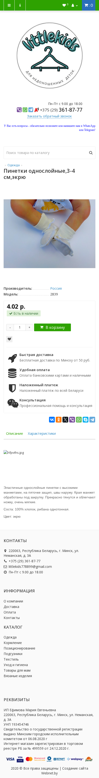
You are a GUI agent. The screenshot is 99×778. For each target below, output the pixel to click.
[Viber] (72, 420)
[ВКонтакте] (52, 420)
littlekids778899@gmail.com (30, 566)
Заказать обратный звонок (49, 116)
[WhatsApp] (79, 420)
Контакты (12, 617)
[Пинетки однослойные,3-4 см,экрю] (49, 234)
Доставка (11, 606)
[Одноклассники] (59, 420)
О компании (13, 601)
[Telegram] (92, 420)
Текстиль (11, 659)
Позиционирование (19, 648)
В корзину (55, 327)
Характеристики (42, 433)
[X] (65, 420)
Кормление (13, 642)
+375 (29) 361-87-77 (24, 561)
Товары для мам (17, 670)
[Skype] (85, 420)
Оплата (10, 612)
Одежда (13, 165)
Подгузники (13, 653)
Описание (14, 433)
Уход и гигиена (16, 664)
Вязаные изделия (18, 676)
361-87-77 (61, 109)
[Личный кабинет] (75, 5)
